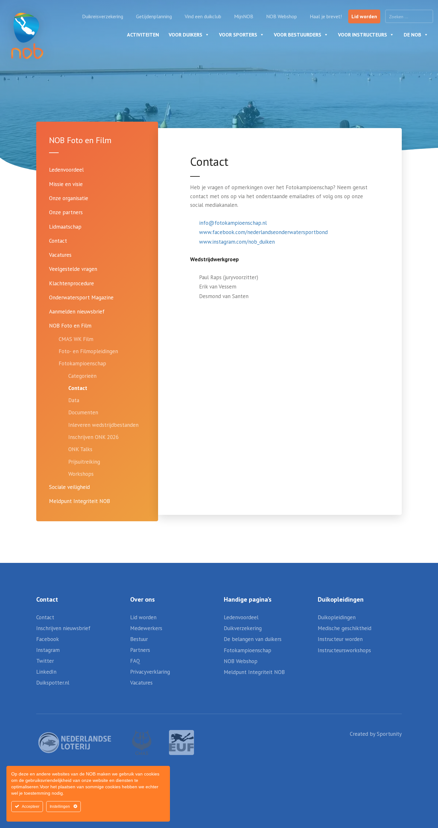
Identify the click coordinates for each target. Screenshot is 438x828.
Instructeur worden (340, 639)
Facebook (47, 639)
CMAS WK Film (76, 339)
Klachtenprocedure (71, 283)
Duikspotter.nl (52, 682)
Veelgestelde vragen (73, 268)
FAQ (135, 660)
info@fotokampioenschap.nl (233, 222)
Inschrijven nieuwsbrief (63, 628)
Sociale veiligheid (69, 487)
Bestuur (139, 639)
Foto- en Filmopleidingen (88, 351)
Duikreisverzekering (102, 16)
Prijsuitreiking (84, 461)
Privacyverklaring (150, 671)
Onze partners (66, 212)
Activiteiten (143, 34)
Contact (58, 240)
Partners (140, 649)
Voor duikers (185, 34)
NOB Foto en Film (70, 325)
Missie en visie (66, 184)
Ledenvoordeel (66, 169)
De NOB (412, 34)
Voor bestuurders (297, 34)
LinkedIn (46, 671)
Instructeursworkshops (344, 650)
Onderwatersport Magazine (81, 297)
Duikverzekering (243, 628)
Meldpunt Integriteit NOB (79, 501)
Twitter (45, 660)
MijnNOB (243, 16)
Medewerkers (146, 628)
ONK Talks (80, 449)
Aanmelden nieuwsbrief (77, 311)
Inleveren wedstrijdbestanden (103, 424)
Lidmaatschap (65, 226)
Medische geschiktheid (344, 628)
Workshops (81, 473)
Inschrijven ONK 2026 (93, 437)
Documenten (83, 412)
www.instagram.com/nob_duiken (237, 241)
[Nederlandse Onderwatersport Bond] (27, 36)
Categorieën (82, 375)
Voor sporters (238, 34)
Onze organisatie (68, 198)
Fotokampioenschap (82, 363)
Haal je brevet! (326, 16)
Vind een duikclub (203, 16)
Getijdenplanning (154, 16)
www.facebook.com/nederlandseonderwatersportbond (263, 232)
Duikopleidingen (337, 617)
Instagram (48, 649)
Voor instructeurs (362, 34)
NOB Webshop (281, 16)
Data (73, 400)
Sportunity (389, 733)
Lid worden (364, 16)
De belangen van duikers (253, 639)
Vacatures (60, 254)
